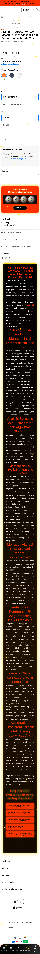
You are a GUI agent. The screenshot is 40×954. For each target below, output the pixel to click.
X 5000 (6, 118)
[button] (20, 233)
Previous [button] (2, 3)
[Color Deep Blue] (11, 75)
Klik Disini (20, 208)
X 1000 (6, 125)
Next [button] (38, 3)
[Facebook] (2, 258)
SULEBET (29, 305)
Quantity (5, 171)
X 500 (5, 132)
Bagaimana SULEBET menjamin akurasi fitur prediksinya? (18, 813)
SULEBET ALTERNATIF (12, 105)
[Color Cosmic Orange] (4, 75)
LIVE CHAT (35, 950)
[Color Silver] (19, 75)
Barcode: (15, 41)
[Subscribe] (31, 928)
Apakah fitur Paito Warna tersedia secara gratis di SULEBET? (18, 820)
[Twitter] (6, 258)
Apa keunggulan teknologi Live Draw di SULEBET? (18, 806)
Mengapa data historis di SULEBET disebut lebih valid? (19, 827)
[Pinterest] (10, 258)
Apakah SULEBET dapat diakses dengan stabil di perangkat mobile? (19, 834)
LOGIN (11, 950)
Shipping (12, 56)
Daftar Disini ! (20, 4)
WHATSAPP (27, 950)
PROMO (4, 950)
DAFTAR (19, 950)
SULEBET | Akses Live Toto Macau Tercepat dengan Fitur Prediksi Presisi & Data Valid (20, 3)
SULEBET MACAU (10, 97)
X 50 (5, 140)
